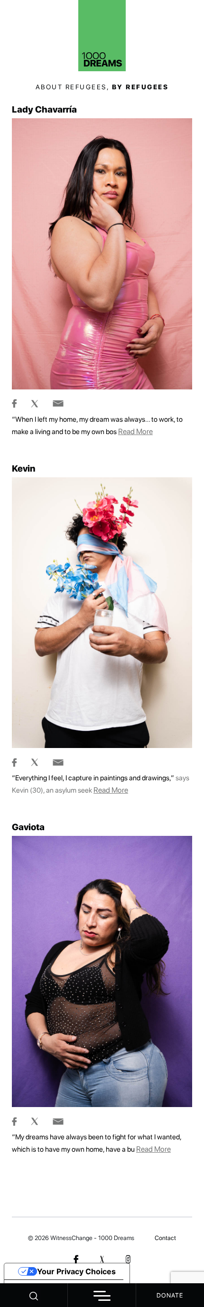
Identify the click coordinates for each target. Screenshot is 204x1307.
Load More (102, 1194)
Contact (165, 1237)
